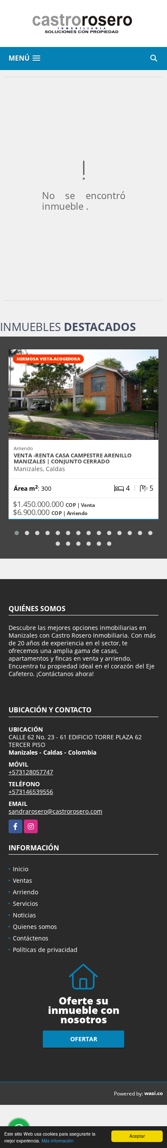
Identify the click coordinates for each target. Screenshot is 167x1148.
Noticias (24, 915)
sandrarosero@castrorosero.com (55, 811)
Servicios (25, 903)
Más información (58, 1140)
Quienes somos (35, 926)
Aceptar (137, 1136)
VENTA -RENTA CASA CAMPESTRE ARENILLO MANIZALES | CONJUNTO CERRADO (72, 458)
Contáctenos (30, 938)
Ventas (22, 880)
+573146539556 (31, 792)
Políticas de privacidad (45, 950)
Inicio (20, 869)
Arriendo (25, 892)
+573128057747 (31, 772)
